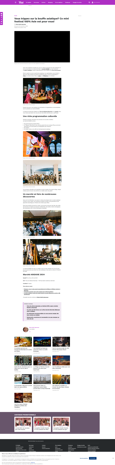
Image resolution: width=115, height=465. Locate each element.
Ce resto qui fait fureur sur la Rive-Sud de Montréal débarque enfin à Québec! (43, 310)
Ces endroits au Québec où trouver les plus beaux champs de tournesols (60, 387)
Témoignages (57, 448)
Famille (56, 451)
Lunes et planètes (32, 451)
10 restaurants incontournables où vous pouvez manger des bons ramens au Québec (43, 314)
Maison (69, 451)
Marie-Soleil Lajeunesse (42, 297)
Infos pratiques (71, 449)
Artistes (17, 451)
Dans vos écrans (19, 448)
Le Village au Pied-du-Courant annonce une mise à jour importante (41, 368)
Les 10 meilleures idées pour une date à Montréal (61, 367)
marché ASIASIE (45, 69)
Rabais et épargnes (72, 448)
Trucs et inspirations (46, 448)
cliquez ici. (33, 462)
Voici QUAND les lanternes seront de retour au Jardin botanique (40, 349)
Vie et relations (58, 2)
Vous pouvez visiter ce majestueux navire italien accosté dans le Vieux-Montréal (41, 387)
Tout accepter (92, 458)
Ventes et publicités (91, 451)
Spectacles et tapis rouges (21, 449)
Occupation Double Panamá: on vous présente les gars (60, 428)
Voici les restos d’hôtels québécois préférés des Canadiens (20, 406)
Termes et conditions (92, 449)
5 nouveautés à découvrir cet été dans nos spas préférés (23, 386)
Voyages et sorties (77, 2)
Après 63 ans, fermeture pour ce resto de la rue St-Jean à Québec (23, 368)
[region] (57, 458)
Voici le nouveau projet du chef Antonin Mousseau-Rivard (60, 348)
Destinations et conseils (81, 446)
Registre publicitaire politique (93, 448)
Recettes (43, 446)
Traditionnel (31, 446)
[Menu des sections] (15, 2)
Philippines (45, 75)
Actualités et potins (19, 446)
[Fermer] (113, 458)
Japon (39, 75)
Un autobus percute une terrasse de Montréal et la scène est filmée (23, 349)
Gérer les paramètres (84, 458)
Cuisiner (43, 2)
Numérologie (31, 449)
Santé (56, 446)
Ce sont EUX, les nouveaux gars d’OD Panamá (22, 428)
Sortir (15, 15)
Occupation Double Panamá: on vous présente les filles (41, 428)
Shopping (50, 2)
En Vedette (28, 2)
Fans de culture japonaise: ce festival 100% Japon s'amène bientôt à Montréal (42, 306)
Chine (24, 75)
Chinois (30, 448)
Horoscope (36, 2)
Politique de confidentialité (93, 446)
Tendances (67, 2)
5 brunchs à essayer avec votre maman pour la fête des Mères (38, 291)
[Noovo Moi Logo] (21, 2)
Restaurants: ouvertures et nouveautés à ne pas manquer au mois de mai (43, 318)
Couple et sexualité (59, 449)
